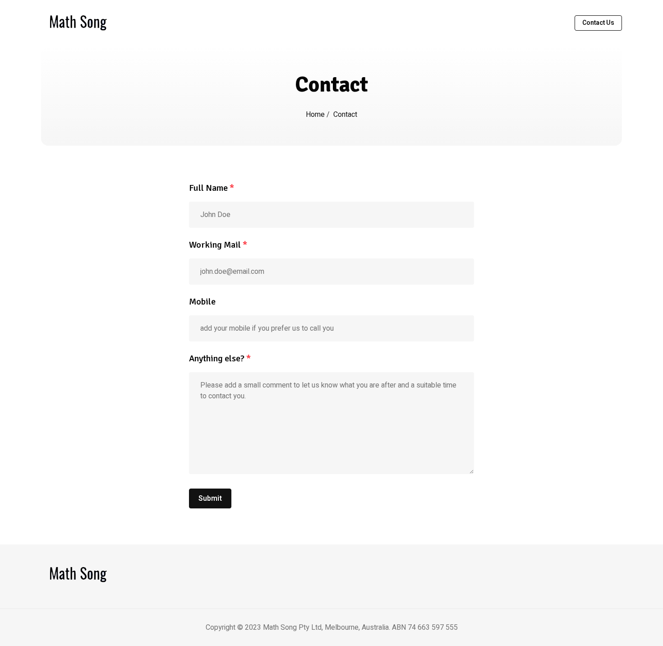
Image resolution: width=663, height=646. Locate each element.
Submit (210, 498)
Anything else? (220, 358)
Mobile (202, 301)
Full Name (211, 188)
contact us (598, 23)
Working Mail (218, 244)
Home (316, 114)
